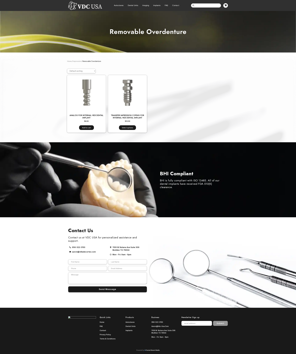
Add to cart (86, 127)
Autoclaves (119, 5)
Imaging (145, 5)
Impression (77, 61)
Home (69, 61)
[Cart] (225, 5)
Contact (175, 5)
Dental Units (133, 5)
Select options (127, 127)
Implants (156, 5)
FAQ (166, 5)
